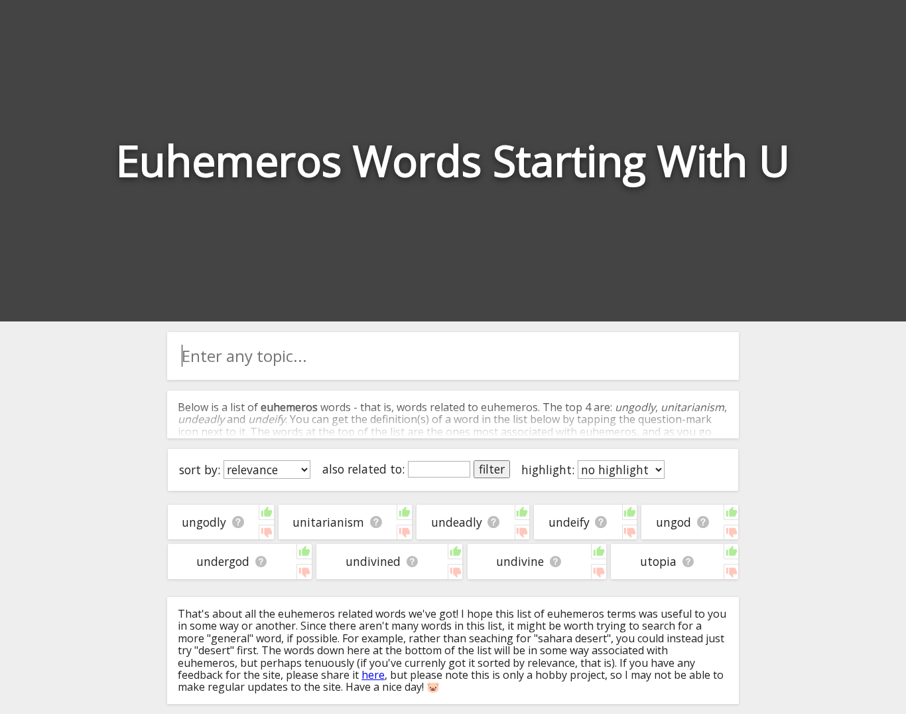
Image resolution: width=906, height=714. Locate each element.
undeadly (456, 522)
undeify (569, 522)
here (373, 675)
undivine (520, 561)
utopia (658, 561)
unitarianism (328, 522)
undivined (373, 561)
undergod (222, 561)
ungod (673, 522)
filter (492, 469)
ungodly (204, 522)
